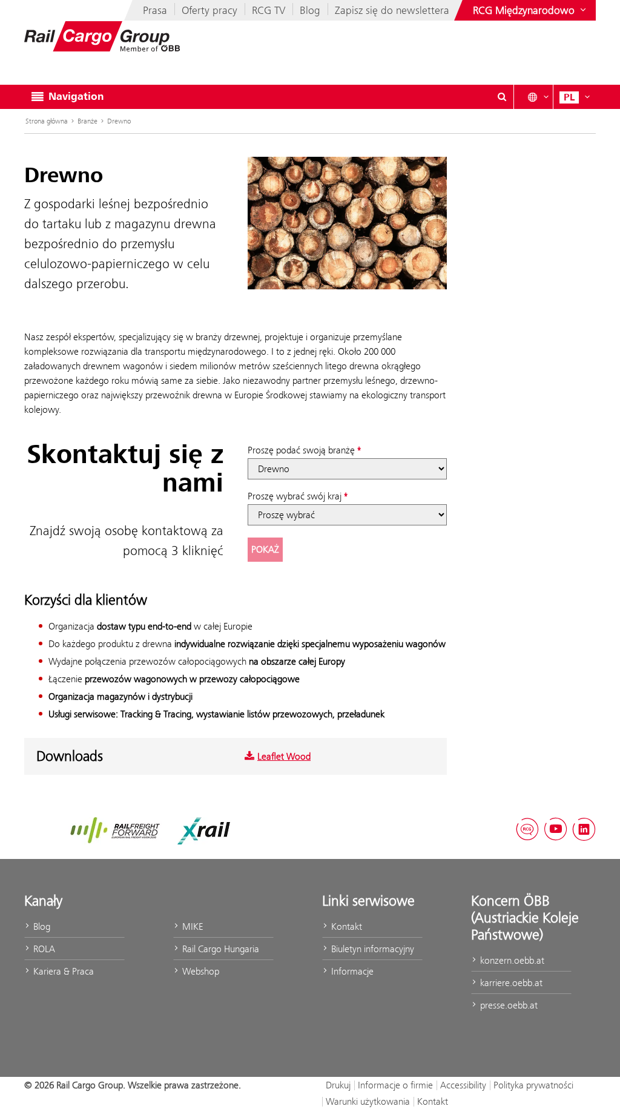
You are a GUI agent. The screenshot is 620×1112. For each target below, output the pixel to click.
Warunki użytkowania (368, 1101)
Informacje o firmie (395, 1085)
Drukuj (338, 1085)
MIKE (191, 926)
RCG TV (268, 10)
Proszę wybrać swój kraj (294, 496)
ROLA (43, 949)
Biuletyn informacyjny (371, 949)
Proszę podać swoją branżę (301, 450)
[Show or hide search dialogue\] (502, 97)
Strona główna (46, 121)
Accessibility (463, 1085)
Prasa (155, 10)
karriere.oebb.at (510, 983)
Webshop (199, 971)
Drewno (119, 121)
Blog (310, 10)
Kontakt (345, 926)
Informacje (351, 971)
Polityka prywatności (533, 1085)
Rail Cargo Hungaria (219, 949)
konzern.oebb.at (511, 960)
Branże (87, 121)
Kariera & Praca (62, 971)
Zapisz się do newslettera (392, 10)
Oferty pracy (209, 10)
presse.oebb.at (508, 1005)
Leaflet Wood (284, 756)
